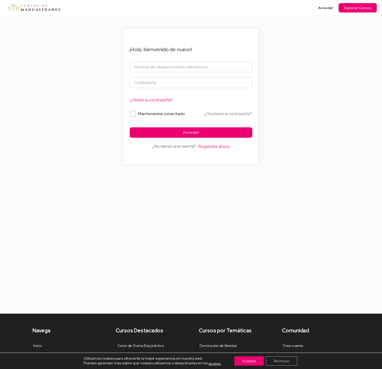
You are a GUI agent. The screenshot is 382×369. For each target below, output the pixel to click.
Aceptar (249, 361)
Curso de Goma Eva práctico (140, 345)
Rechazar (281, 361)
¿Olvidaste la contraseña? (228, 113)
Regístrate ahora (213, 146)
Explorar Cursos (357, 7)
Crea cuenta (293, 345)
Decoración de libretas (218, 345)
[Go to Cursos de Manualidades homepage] (33, 7)
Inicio (37, 345)
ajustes (214, 363)
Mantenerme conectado (161, 113)
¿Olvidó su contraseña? (151, 100)
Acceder (325, 7)
